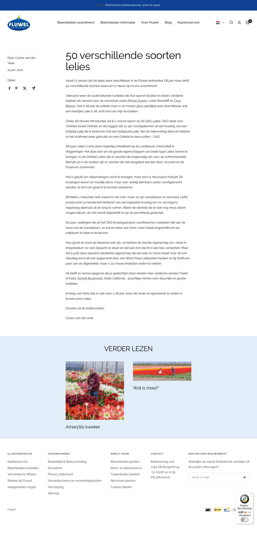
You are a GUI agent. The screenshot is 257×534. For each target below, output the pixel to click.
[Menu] (251, 494)
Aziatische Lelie (128, 131)
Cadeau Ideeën (121, 487)
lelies (101, 80)
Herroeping (56, 487)
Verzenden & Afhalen (22, 474)
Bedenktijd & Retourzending (67, 461)
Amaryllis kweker (83, 427)
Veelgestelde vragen (22, 487)
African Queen (137, 101)
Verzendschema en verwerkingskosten (74, 480)
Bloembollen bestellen (23, 468)
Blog (168, 22)
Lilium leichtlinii (145, 106)
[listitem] (9, 88)
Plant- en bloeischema (126, 468)
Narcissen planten (123, 480)
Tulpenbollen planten (125, 474)
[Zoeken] (231, 22)
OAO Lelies (152, 121)
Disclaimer (55, 468)
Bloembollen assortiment (75, 22)
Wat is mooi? (145, 388)
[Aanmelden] (240, 477)
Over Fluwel (150, 22)
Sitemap (53, 493)
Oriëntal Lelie (75, 131)
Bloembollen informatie (117, 22)
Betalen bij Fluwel (20, 480)
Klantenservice (189, 22)
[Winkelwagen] (247, 22)
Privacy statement (60, 474)
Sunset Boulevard (89, 278)
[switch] (244, 519)
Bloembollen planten (125, 461)
